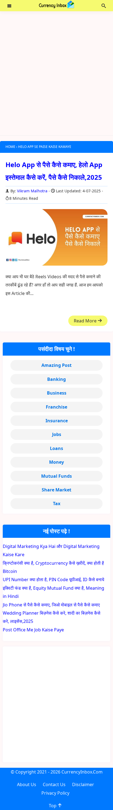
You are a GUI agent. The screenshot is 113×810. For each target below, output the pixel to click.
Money (56, 462)
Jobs (56, 434)
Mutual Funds (56, 476)
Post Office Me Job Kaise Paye (33, 630)
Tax (56, 503)
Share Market (56, 490)
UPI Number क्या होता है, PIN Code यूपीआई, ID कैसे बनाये (53, 579)
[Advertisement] (56, 73)
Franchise (56, 407)
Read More (86, 321)
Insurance (57, 421)
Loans (56, 448)
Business (56, 393)
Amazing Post (56, 365)
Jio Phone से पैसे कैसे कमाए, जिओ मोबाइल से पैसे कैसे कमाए (51, 605)
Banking (56, 379)
